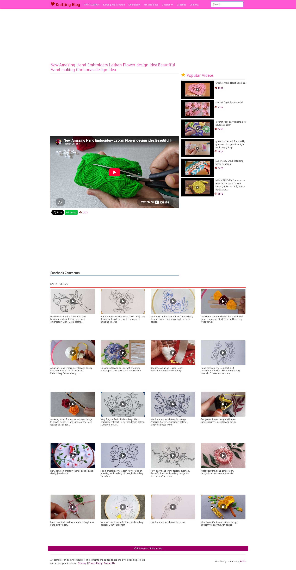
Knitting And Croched (114, 4)
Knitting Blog (67, 4)
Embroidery (134, 4)
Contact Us (109, 563)
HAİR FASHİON (92, 4)
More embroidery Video (149, 548)
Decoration (167, 4)
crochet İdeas (151, 4)
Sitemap (82, 563)
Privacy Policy (95, 563)
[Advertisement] (148, 37)
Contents (194, 4)
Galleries (181, 4)
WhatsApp (71, 212)
